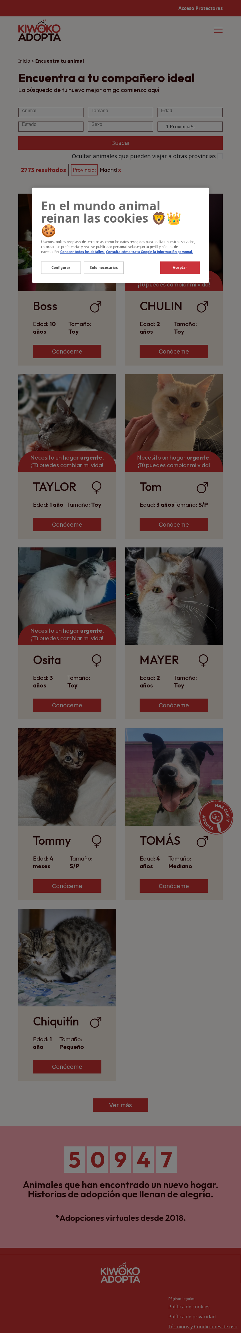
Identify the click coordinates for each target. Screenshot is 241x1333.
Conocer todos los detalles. (82, 252)
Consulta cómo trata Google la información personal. (149, 252)
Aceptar (180, 267)
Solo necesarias (104, 267)
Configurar (61, 267)
